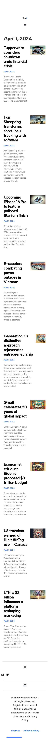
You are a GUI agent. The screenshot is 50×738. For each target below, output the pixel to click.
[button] (25, 24)
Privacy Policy (31, 730)
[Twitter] (7, 674)
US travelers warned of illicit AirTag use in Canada (15, 537)
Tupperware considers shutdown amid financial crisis (15, 56)
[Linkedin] (2, 674)
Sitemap (15, 730)
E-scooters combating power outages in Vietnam (13, 272)
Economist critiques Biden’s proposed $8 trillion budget (15, 473)
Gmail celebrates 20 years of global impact (15, 409)
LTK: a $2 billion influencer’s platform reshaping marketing (13, 604)
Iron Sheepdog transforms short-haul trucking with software (15, 128)
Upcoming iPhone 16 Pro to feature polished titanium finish (16, 206)
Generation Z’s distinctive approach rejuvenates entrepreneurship (18, 345)
